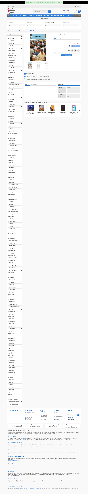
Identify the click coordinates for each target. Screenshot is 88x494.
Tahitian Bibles (12, 340)
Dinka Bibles (11, 96)
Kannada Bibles (12, 180)
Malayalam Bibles (12, 245)
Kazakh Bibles (11, 191)
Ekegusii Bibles (12, 104)
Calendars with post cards (15, 486)
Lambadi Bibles (12, 221)
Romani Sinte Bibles (13, 304)
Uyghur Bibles (11, 277)
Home (10, 34)
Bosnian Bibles (12, 72)
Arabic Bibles (11, 48)
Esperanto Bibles (12, 109)
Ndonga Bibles (12, 269)
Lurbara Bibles (12, 238)
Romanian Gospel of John (41, 113)
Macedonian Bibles (12, 241)
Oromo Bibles (11, 284)
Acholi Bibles (11, 40)
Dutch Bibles (37, 444)
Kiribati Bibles (11, 201)
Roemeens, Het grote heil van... (74, 113)
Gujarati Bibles (12, 141)
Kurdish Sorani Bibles (13, 213)
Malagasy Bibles (12, 243)
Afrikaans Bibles (12, 41)
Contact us (57, 419)
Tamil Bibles (11, 343)
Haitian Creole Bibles (13, 145)
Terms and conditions (59, 416)
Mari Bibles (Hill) (12, 255)
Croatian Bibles (12, 219)
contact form (74, 480)
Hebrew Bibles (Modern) (13, 152)
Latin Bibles (11, 226)
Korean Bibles (11, 216)
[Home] (8, 15)
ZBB (68, 15)
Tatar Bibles (11, 345)
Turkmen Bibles (12, 369)
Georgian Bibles (12, 131)
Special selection (44, 415)
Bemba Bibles (11, 65)
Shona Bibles (11, 316)
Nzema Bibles (11, 275)
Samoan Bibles (12, 311)
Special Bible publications (14, 401)
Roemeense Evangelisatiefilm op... (30, 113)
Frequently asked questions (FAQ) (29, 418)
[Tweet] (75, 50)
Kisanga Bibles (12, 206)
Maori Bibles (11, 252)
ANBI (64, 15)
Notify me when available (66, 55)
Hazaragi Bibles (12, 148)
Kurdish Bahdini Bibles (13, 209)
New (42, 413)
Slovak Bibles (11, 323)
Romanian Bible (63, 112)
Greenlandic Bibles (12, 136)
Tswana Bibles (11, 365)
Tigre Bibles (11, 353)
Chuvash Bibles (12, 87)
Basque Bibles (12, 62)
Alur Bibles (11, 45)
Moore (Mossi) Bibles (13, 265)
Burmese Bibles (12, 69)
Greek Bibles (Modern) (13, 133)
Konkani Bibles (12, 214)
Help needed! (29, 419)
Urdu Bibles (11, 377)
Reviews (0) (34, 84)
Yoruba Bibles (11, 389)
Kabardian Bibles (12, 175)
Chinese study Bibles (70, 444)
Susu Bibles (11, 326)
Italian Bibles (11, 170)
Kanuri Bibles (11, 182)
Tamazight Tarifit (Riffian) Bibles (15, 341)
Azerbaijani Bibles (12, 55)
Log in (69, 12)
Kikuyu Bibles (11, 196)
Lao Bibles (11, 223)
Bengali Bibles (11, 67)
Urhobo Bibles (11, 379)
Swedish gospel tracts (25, 445)
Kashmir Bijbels (12, 189)
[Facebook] (69, 419)
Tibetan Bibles (11, 350)
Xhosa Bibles (11, 387)
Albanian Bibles (12, 43)
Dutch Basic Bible (44, 420)
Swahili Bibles (11, 331)
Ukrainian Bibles (12, 279)
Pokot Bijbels (11, 294)
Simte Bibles (11, 318)
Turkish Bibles (11, 370)
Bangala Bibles (12, 60)
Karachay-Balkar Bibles (13, 184)
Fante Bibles (11, 114)
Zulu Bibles (11, 392)
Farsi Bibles (11, 116)
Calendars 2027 (14, 15)
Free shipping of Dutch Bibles (16, 456)
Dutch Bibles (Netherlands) (14, 270)
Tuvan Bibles (11, 355)
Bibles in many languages (15, 442)
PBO (56, 415)
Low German (11, 99)
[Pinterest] (78, 50)
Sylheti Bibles (11, 333)
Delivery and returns (30, 412)
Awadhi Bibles (11, 53)
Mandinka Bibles (12, 250)
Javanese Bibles (12, 174)
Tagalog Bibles (12, 338)
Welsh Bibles (11, 382)
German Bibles (12, 97)
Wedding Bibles (44, 416)
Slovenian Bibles (12, 321)
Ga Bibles (11, 128)
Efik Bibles (11, 101)
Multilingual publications (13, 399)
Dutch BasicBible (12, 464)
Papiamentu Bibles (12, 287)
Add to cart (76, 46)
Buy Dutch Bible (23, 15)
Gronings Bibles (12, 138)
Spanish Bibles (12, 328)
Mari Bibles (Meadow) (13, 257)
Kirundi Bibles (11, 204)
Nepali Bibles (11, 272)
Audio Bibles (46, 15)
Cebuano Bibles (12, 80)
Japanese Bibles (12, 172)
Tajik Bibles (11, 336)
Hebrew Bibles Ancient (13, 150)
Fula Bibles (11, 126)
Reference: (55, 36)
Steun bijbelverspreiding (56, 15)
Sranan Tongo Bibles (13, 330)
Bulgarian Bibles (12, 74)
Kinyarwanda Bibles (13, 199)
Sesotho (10, 394)
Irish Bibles (11, 160)
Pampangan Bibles (12, 289)
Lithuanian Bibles (12, 235)
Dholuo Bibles (11, 94)
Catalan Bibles (12, 79)
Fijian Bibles (11, 118)
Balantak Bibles (12, 57)
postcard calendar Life (24, 488)
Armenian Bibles (12, 50)
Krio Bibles (11, 218)
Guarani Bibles (12, 140)
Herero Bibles (11, 153)
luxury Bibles (47, 445)
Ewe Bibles (11, 113)
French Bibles (11, 123)
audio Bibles (20, 475)
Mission (56, 412)
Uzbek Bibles (11, 280)
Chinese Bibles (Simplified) (14, 84)
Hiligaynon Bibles (12, 155)
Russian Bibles (12, 309)
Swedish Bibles (12, 397)
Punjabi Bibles (11, 299)
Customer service (58, 418)
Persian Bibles (12, 292)
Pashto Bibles (11, 291)
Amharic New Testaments (59, 444)
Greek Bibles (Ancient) (13, 135)
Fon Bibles (11, 121)
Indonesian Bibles (12, 169)
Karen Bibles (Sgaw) (13, 187)
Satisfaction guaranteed (28, 414)
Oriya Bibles (11, 282)
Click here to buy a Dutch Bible (13, 460)
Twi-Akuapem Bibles (13, 374)
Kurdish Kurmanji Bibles (13, 211)
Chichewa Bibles (12, 82)
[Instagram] (73, 419)
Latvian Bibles (11, 230)
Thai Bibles (11, 348)
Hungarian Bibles (12, 158)
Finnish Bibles (11, 119)
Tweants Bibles (12, 372)
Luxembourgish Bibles (13, 240)
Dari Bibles (11, 89)
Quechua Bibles (12, 301)
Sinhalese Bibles (12, 319)
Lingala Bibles (11, 231)
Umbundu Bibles (12, 258)
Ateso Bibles (11, 52)
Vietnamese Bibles (12, 380)
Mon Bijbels (11, 262)
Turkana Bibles (12, 367)
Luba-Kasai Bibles (12, 358)
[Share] (72, 50)
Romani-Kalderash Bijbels (14, 306)
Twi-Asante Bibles (12, 375)
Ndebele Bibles (12, 267)
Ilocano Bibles (11, 167)
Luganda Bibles (12, 236)
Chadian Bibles (12, 360)
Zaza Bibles (11, 391)
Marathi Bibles (11, 253)
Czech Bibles (11, 362)
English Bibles (38, 15)
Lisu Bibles (11, 233)
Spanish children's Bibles (15, 445)
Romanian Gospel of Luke (52, 113)
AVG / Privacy (57, 413)
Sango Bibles (11, 313)
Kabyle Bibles (11, 179)
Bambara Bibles (12, 58)
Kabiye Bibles (11, 177)
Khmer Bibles (11, 77)
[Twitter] (71, 419)
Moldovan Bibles (12, 260)
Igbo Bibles (11, 162)
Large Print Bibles (40, 445)
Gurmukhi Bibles (12, 143)
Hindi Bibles (11, 157)
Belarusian (11, 384)
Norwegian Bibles (12, 274)
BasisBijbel (31, 15)
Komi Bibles (11, 396)
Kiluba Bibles (11, 197)
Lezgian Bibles (12, 228)
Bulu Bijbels (11, 75)
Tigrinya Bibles (12, 352)
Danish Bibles (11, 92)
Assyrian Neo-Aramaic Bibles (14, 335)
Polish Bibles (11, 296)
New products (77, 15)
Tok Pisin (10, 357)
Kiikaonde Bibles (12, 194)
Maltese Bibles (12, 248)
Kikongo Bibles (12, 192)
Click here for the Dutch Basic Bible (14, 468)
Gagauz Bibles (11, 130)
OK (49, 11)
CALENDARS (11, 36)
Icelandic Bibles (12, 165)
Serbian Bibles (12, 314)
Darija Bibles (11, 91)
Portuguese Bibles (12, 297)
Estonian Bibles (12, 111)
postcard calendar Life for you (36, 488)
